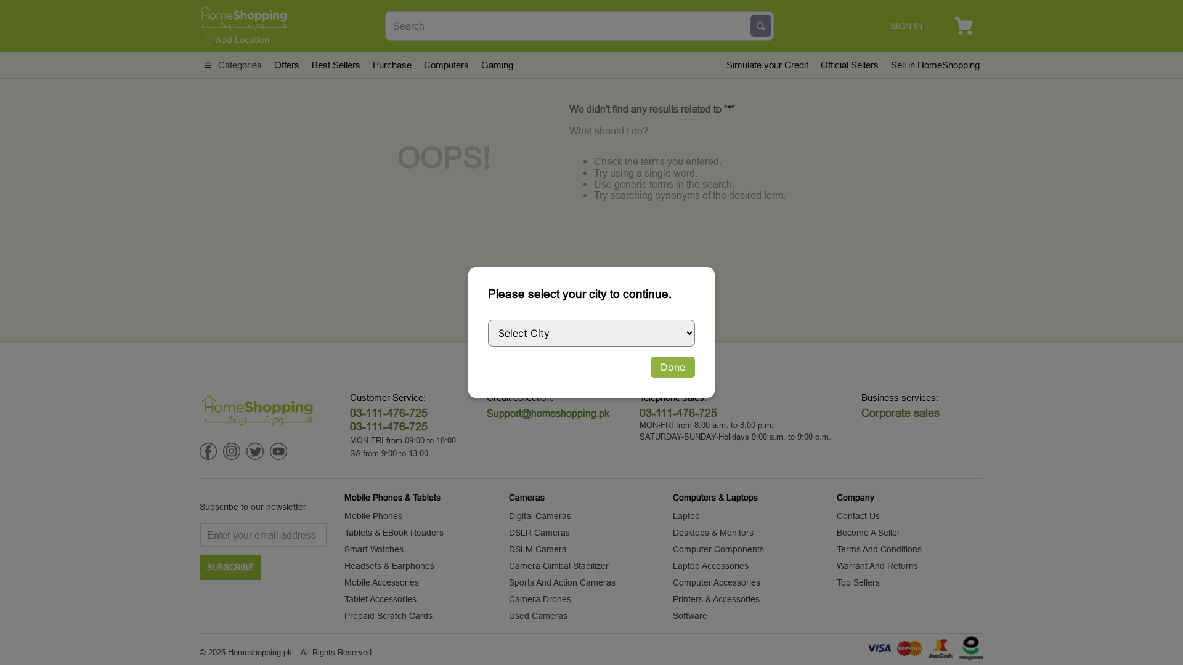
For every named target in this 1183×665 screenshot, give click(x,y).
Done (673, 367)
